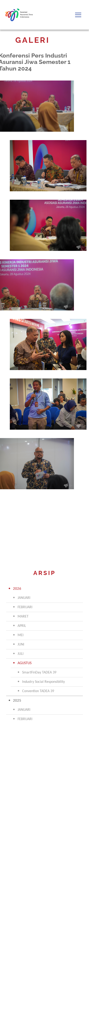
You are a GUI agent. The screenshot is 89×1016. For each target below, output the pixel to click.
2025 (17, 701)
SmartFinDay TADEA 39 (39, 672)
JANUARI (24, 598)
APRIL (22, 626)
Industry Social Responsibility (43, 682)
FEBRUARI (25, 607)
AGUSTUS (24, 663)
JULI (21, 654)
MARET (23, 616)
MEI (21, 635)
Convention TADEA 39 (38, 691)
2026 (17, 589)
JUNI (21, 644)
